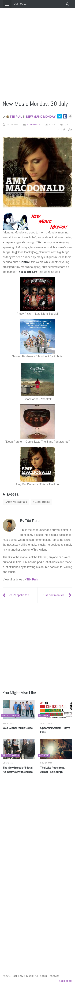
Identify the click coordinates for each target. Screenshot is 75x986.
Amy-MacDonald (16, 501)
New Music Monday (41, 116)
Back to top (65, 980)
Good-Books (42, 501)
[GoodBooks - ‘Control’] (37, 378)
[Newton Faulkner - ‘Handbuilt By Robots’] (37, 336)
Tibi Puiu (15, 116)
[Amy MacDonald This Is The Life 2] (37, 464)
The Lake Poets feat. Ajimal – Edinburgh (52, 769)
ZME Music (20, 4)
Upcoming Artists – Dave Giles (55, 730)
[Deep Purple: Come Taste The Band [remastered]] (37, 421)
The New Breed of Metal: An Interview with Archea (18, 769)
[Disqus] (37, 828)
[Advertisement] (37, 51)
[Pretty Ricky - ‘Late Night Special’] (37, 294)
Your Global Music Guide (18, 727)
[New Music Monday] (37, 221)
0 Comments (33, 125)
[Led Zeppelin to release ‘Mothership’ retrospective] (4, 595)
